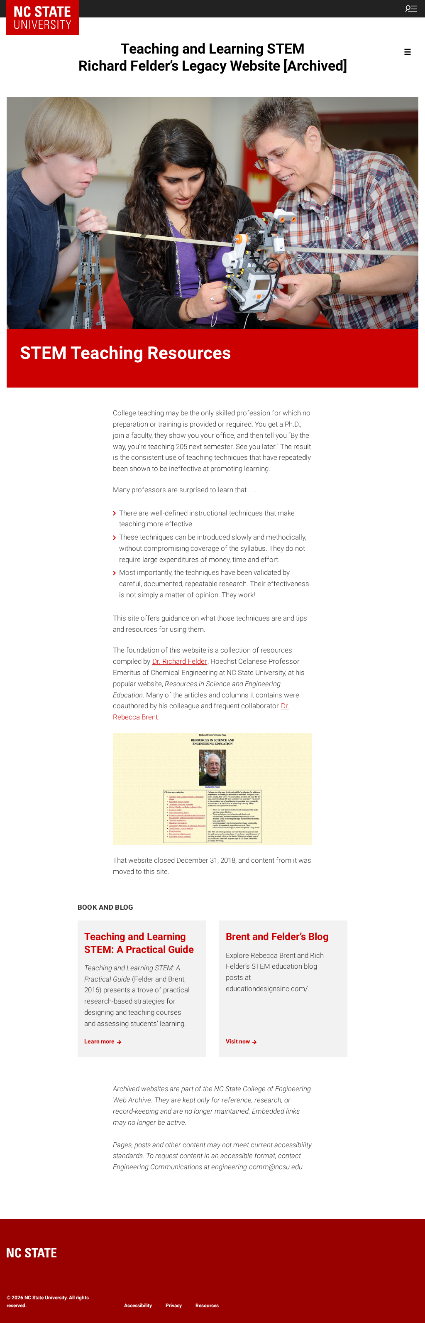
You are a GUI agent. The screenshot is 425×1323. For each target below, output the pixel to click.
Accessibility (138, 1305)
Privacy (174, 1305)
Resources (207, 1305)
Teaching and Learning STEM (212, 57)
